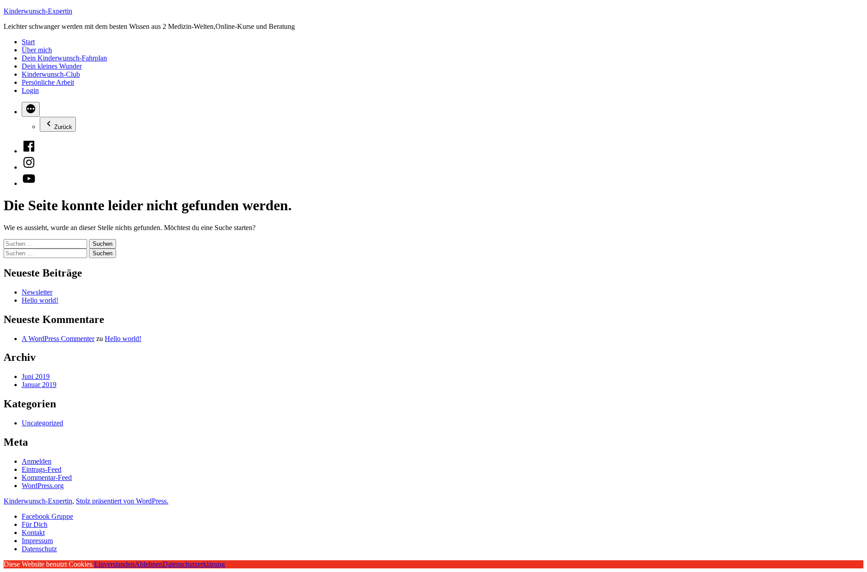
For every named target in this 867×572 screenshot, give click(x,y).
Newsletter (37, 292)
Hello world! (40, 300)
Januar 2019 (39, 384)
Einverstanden (114, 564)
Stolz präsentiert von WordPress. (122, 501)
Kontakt (33, 532)
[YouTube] (29, 183)
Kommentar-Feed (47, 477)
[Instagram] (29, 167)
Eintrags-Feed (41, 469)
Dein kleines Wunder (52, 66)
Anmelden (36, 461)
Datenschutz (39, 549)
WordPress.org (43, 485)
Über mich (37, 50)
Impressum (37, 540)
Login (30, 90)
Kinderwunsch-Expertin (38, 11)
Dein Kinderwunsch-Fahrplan (64, 58)
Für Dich (34, 524)
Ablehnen (149, 564)
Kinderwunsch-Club (51, 74)
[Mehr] (31, 109)
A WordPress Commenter (58, 338)
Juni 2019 (36, 376)
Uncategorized (42, 423)
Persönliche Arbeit (48, 82)
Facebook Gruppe (47, 516)
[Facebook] (29, 151)
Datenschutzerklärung (194, 564)
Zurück (63, 127)
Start (28, 42)
